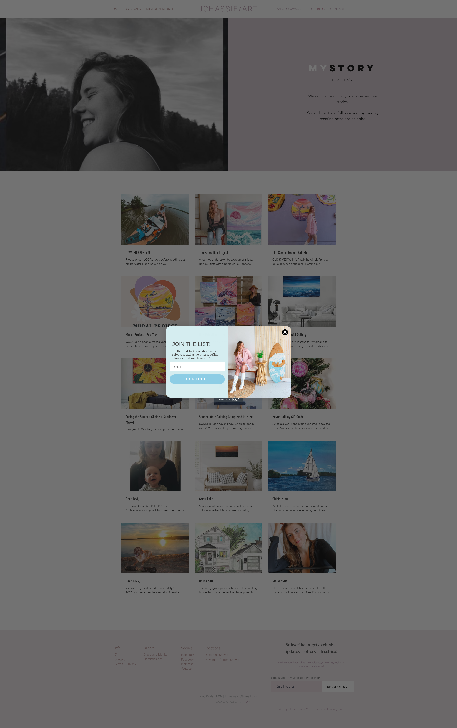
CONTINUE (197, 379)
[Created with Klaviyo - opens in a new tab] (228, 400)
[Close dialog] (285, 332)
